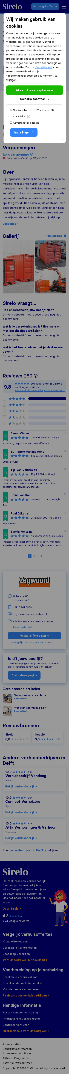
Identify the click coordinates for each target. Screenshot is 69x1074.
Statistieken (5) (21, 116)
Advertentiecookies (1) (26, 122)
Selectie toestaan (32, 99)
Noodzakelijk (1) (22, 110)
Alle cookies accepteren (33, 90)
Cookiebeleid (43, 67)
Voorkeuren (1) (45, 110)
